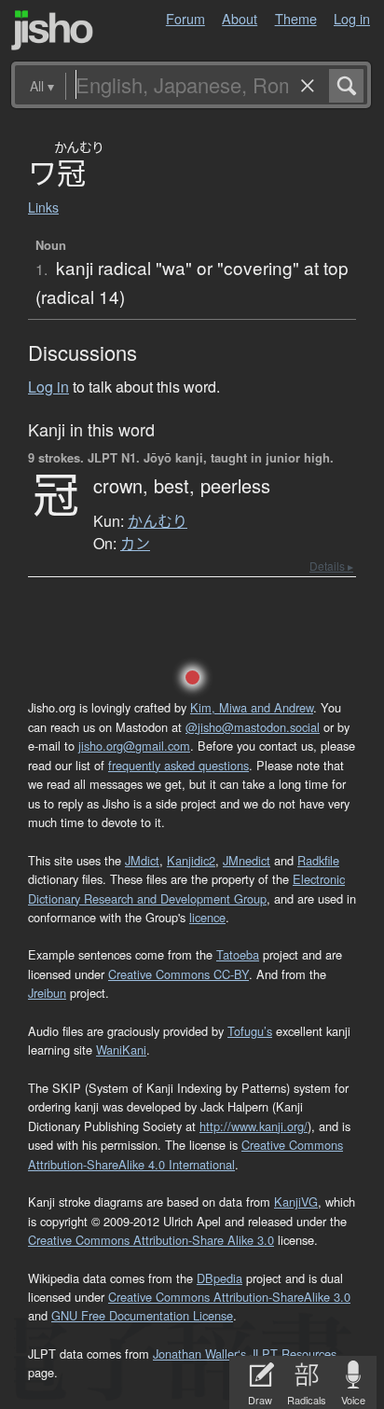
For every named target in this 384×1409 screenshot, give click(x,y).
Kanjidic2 (191, 860)
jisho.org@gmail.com (134, 745)
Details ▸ (331, 565)
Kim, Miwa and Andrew (251, 707)
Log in (352, 18)
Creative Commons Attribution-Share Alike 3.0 (151, 1240)
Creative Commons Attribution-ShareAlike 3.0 (229, 1296)
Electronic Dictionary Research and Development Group (186, 888)
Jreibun (47, 992)
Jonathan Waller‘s (199, 1353)
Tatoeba (237, 954)
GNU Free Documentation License (142, 1315)
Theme (296, 18)
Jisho (52, 30)
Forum (185, 18)
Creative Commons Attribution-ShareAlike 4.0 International (185, 1154)
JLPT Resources (293, 1353)
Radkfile (318, 860)
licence (207, 917)
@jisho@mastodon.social (252, 727)
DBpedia (219, 1278)
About (239, 18)
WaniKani (121, 1049)
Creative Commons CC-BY (178, 974)
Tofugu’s (249, 1031)
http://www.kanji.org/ (253, 1126)
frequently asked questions (178, 765)
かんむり (157, 521)
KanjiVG (296, 1201)
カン (135, 543)
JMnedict (246, 860)
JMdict (142, 860)
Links (43, 207)
